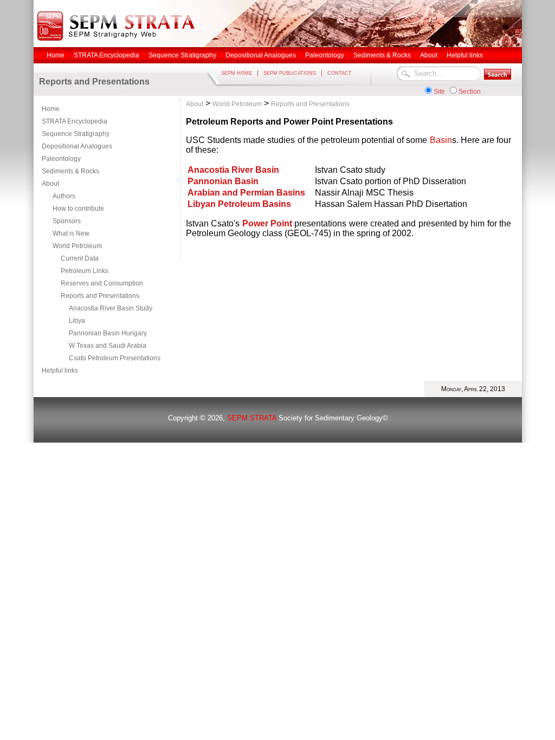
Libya (77, 320)
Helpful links (60, 370)
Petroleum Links (84, 271)
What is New (71, 233)
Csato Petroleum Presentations (114, 358)
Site (439, 91)
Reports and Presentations (100, 296)
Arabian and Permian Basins (246, 192)
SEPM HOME (236, 73)
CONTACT (339, 73)
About (50, 183)
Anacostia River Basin (233, 169)
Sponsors (67, 221)
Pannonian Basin (223, 181)
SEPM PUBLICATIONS (289, 73)
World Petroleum (77, 246)
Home (51, 109)
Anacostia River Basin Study (110, 308)
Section (470, 91)
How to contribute (78, 208)
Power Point (268, 223)
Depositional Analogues (77, 146)
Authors (64, 196)
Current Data (80, 258)
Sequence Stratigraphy (75, 134)
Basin (441, 140)
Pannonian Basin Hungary (108, 333)
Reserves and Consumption (102, 283)
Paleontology (61, 159)
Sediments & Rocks (70, 171)
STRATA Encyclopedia (74, 121)
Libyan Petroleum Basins (239, 204)
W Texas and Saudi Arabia (107, 345)
